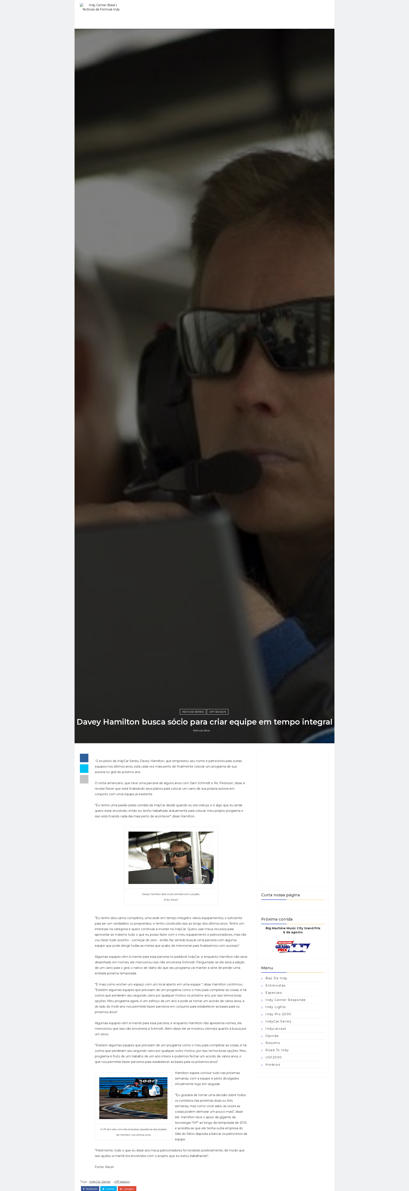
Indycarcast (275, 1029)
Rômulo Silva (201, 730)
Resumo (272, 1043)
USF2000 (273, 1057)
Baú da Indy (276, 978)
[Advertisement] (293, 818)
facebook (91, 1188)
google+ (129, 1188)
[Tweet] (84, 768)
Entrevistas (275, 985)
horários (272, 1065)
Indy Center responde (285, 1000)
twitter (110, 1188)
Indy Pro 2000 (278, 1014)
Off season (217, 711)
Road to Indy (277, 1050)
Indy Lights (275, 1007)
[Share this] (84, 758)
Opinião (272, 1036)
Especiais (273, 993)
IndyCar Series (193, 711)
